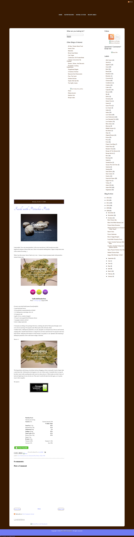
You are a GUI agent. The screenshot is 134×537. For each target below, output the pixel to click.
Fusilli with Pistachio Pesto (32, 209)
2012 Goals (109, 60)
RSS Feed (131, 1)
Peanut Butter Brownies (114, 225)
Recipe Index (71, 97)
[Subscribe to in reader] (111, 39)
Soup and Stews (110, 178)
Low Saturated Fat (31, 455)
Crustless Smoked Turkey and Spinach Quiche (116, 246)
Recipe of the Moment (112, 151)
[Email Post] (44, 452)
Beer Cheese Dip (112, 220)
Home (39, 509)
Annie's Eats (71, 48)
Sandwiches (109, 162)
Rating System (72, 93)
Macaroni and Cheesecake (75, 74)
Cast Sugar (71, 55)
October (110, 218)
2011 (107, 203)
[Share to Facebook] (20, 453)
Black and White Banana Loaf (115, 222)
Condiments (109, 83)
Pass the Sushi (72, 76)
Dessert (108, 92)
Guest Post (109, 105)
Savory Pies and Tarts (112, 164)
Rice (107, 155)
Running (108, 158)
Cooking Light (37, 300)
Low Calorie (109, 114)
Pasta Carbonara (112, 234)
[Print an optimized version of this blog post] (21, 449)
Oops (107, 133)
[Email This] (15, 453)
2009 (107, 208)
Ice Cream (108, 108)
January (110, 276)
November (111, 215)
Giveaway (108, 98)
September (111, 258)
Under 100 (108, 185)
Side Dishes (109, 171)
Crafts (107, 87)
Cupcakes (108, 89)
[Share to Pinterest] (22, 453)
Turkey (107, 183)
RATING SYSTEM (81, 14)
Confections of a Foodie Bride (76, 57)
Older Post (61, 509)
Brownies (108, 76)
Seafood (108, 167)
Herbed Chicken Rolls (113, 252)
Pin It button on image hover (7, 536)
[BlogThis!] (16, 453)
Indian (107, 110)
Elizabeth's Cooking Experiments (72, 66)
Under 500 (42, 455)
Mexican (108, 126)
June (109, 263)
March (110, 271)
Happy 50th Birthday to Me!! (115, 255)
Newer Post (17, 509)
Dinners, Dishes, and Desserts (76, 63)
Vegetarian (108, 189)
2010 (107, 205)
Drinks (107, 96)
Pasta (37, 455)
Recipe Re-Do (109, 153)
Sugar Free (109, 180)
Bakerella (70, 50)
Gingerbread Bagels (73, 69)
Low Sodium (109, 121)
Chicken (108, 80)
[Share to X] (18, 453)
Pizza (107, 139)
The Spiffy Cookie (72, 83)
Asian (107, 67)
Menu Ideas (109, 123)
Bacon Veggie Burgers (113, 237)
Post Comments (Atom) (28, 514)
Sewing (108, 169)
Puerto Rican (109, 146)
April (109, 268)
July (109, 261)
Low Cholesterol (22, 455)
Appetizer (108, 64)
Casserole (108, 78)
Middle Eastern (110, 128)
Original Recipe (110, 135)
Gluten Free (109, 101)
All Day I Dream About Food (75, 46)
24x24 (107, 62)
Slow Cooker (109, 174)
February (110, 274)
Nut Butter (108, 130)
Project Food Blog (110, 144)
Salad (107, 160)
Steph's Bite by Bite (73, 80)
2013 (107, 197)
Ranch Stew (111, 231)
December (111, 212)
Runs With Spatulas (66, 531)
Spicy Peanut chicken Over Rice (116, 250)
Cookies (108, 85)
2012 (107, 200)
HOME (60, 14)
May (109, 266)
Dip (106, 94)
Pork (107, 142)
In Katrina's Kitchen (73, 71)
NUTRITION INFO (69, 14)
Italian (107, 112)
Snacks (108, 176)
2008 (107, 210)
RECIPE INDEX (92, 14)
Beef (107, 69)
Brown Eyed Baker (73, 53)
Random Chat (109, 149)
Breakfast (108, 73)
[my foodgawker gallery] (76, 89)
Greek (107, 103)
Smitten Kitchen (72, 78)
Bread (107, 71)
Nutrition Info (71, 95)
